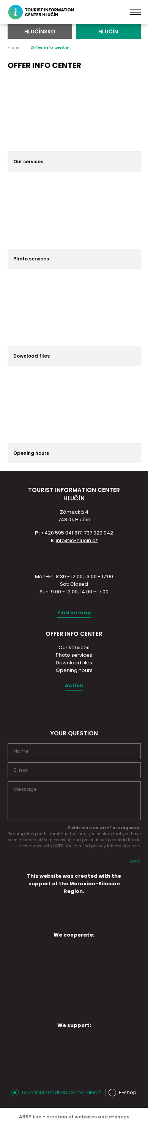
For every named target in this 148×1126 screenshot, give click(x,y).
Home (13, 47)
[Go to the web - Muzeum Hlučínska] (101, 955)
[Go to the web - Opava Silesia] (69, 1045)
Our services (74, 647)
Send (134, 861)
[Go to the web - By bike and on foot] (69, 1005)
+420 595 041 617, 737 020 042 (77, 532)
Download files (74, 662)
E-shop (128, 1092)
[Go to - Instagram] (67, 708)
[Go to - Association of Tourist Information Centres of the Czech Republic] (74, 557)
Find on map (74, 612)
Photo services (74, 655)
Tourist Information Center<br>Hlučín (45, 12)
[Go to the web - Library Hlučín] (101, 980)
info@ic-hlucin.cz (77, 540)
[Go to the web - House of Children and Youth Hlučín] (37, 955)
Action (74, 685)
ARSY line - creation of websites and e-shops (74, 1116)
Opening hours (74, 670)
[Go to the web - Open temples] (37, 978)
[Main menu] (135, 12)
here (135, 846)
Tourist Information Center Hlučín (61, 1092)
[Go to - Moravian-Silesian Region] (74, 922)
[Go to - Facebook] (80, 708)
